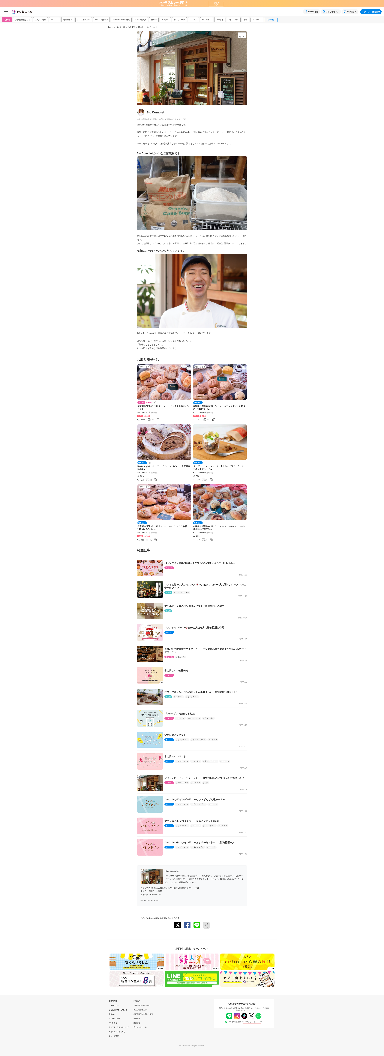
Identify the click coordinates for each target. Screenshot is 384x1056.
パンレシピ (113, 1023)
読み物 (168, 592)
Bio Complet (171, 871)
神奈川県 (131, 27)
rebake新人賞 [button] (140, 20)
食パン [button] (154, 20)
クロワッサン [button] (179, 20)
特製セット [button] (67, 20)
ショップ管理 (114, 1036)
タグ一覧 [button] (270, 20)
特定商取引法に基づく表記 (150, 900)
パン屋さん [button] (352, 12)
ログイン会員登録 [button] (371, 12)
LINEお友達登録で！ (245, 1022)
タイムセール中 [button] (83, 20)
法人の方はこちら (140, 1027)
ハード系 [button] (220, 20)
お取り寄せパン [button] (332, 12)
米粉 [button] (245, 20)
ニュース (169, 568)
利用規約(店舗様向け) (142, 1005)
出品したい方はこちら (114, 1032)
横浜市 (141, 27)
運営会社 (137, 1023)
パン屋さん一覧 (114, 1018)
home (110, 27)
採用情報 (137, 1018)
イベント (169, 632)
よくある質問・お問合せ (114, 1010)
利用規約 (137, 1001)
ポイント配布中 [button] (101, 20)
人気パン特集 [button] (40, 20)
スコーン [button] (193, 20)
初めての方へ (114, 1001)
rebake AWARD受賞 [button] (121, 20)
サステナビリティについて (114, 1027)
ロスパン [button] (54, 20)
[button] (22, 19)
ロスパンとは (114, 1005)
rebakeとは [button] (313, 12)
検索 (8, 20)
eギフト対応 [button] (234, 20)
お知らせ (112, 1014)
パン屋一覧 (120, 27)
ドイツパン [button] (256, 20)
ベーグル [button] (165, 20)
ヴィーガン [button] (206, 20)
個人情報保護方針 (140, 1010)
